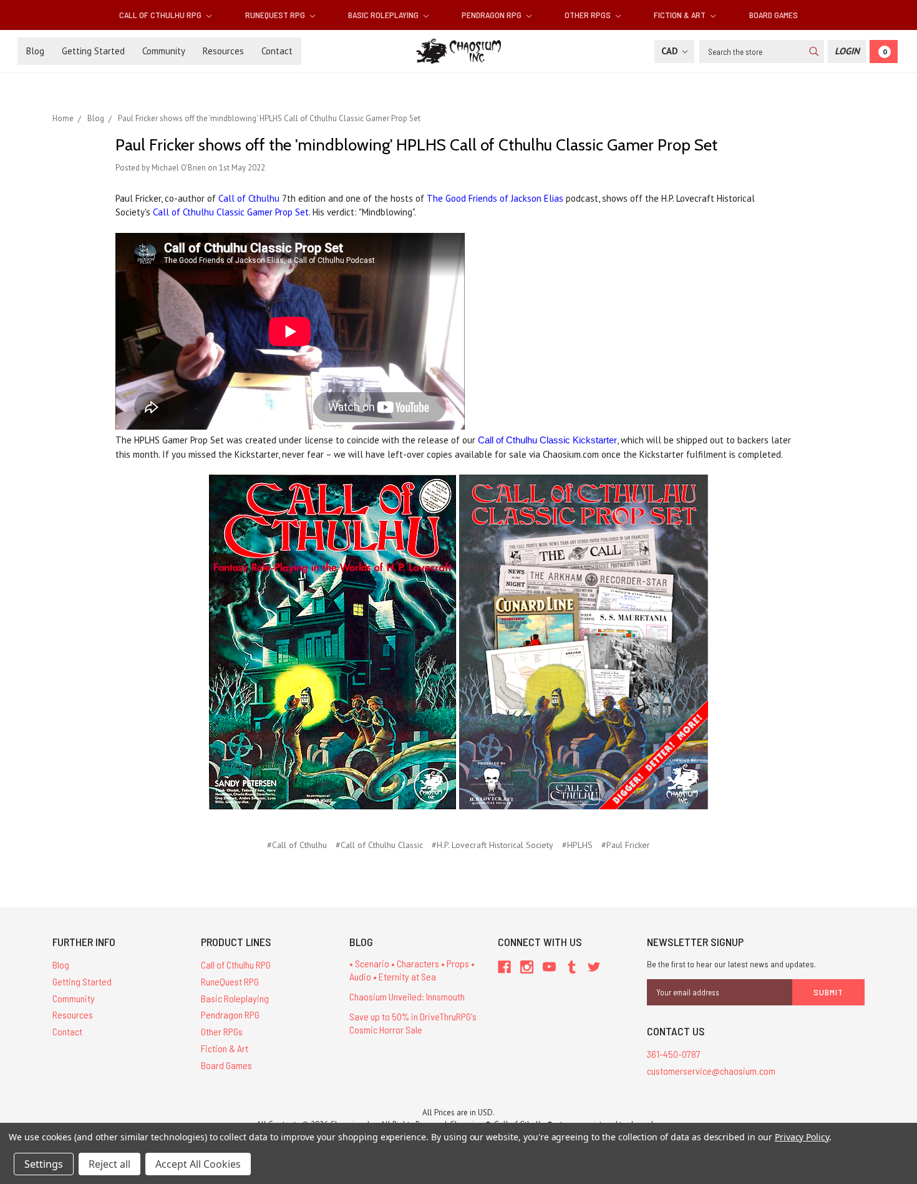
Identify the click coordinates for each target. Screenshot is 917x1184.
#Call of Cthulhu (297, 845)
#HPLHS (577, 845)
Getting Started (93, 51)
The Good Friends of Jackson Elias (495, 198)
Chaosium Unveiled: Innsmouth (407, 996)
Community (163, 51)
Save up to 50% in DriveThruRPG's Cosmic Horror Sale (413, 1022)
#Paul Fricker (625, 845)
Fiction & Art (680, 14)
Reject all (109, 1164)
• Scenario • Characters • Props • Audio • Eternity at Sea (412, 969)
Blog (35, 51)
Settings (43, 1164)
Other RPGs (589, 14)
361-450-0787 (674, 1054)
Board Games (773, 14)
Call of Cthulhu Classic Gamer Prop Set (231, 212)
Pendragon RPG (492, 14)
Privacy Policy (802, 1137)
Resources (223, 51)
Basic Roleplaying (384, 14)
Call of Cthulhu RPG (161, 14)
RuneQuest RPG (276, 14)
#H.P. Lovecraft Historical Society (492, 845)
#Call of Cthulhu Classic (379, 845)
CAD (671, 51)
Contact (277, 51)
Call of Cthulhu (248, 198)
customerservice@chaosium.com (711, 1071)
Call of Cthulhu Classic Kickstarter (547, 440)
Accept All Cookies (198, 1164)
